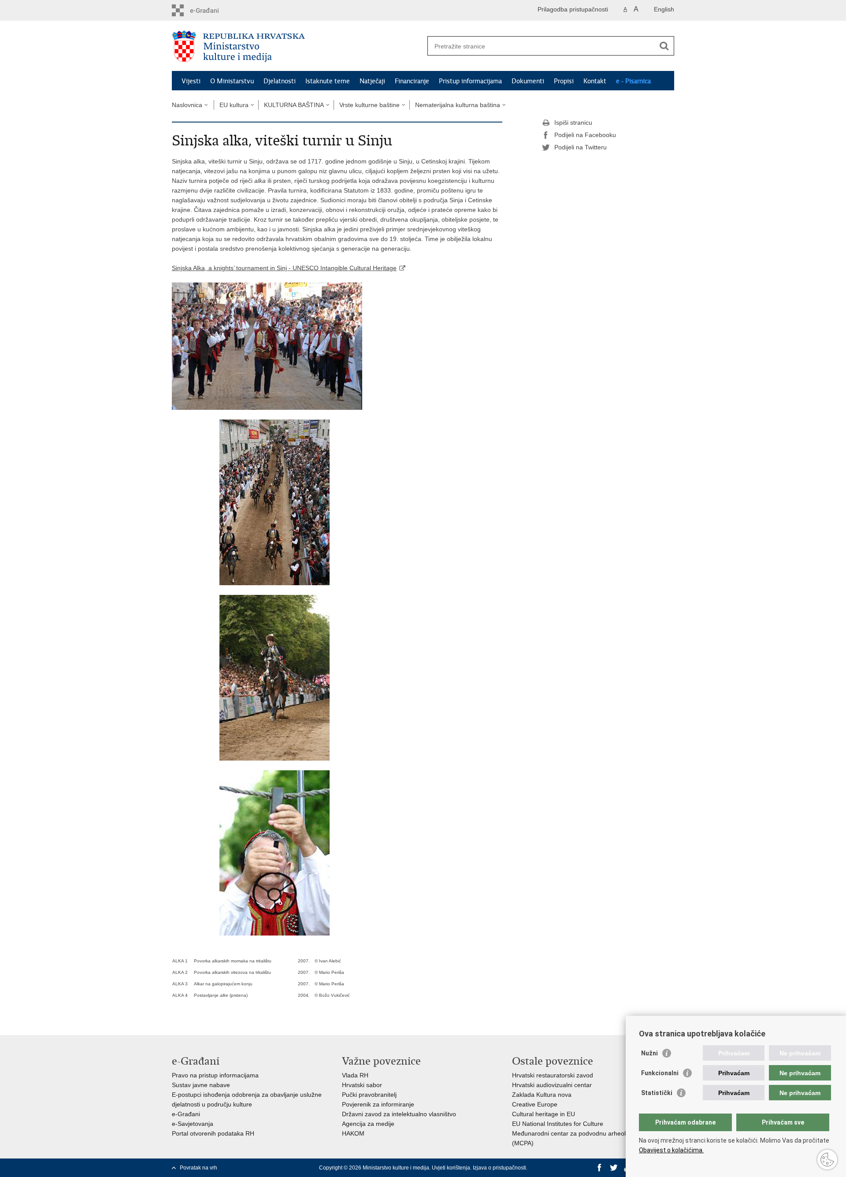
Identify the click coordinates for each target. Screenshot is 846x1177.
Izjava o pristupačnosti (499, 1168)
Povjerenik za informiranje (378, 1104)
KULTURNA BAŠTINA (294, 104)
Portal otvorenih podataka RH (213, 1133)
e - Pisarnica (633, 81)
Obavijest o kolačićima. (671, 1150)
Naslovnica (187, 104)
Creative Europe (534, 1104)
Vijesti (191, 81)
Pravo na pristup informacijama (215, 1075)
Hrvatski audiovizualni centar (552, 1084)
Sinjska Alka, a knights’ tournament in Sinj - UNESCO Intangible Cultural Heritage (284, 267)
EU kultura (234, 104)
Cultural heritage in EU (543, 1114)
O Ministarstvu (232, 81)
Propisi (564, 81)
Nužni (649, 1053)
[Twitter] (614, 1168)
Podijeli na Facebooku (585, 134)
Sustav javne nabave (201, 1084)
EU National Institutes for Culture (557, 1123)
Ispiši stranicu (573, 122)
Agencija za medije (368, 1123)
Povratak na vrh (198, 1168)
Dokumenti (528, 81)
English (664, 9)
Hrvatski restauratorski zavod (552, 1075)
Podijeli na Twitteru (580, 147)
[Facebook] (600, 1168)
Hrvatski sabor (362, 1084)
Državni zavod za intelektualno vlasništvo (399, 1114)
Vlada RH (355, 1075)
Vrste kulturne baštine (369, 104)
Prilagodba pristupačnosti (573, 9)
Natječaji (372, 81)
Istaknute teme (327, 81)
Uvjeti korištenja (451, 1168)
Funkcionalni (660, 1073)
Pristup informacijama (470, 81)
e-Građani (186, 1114)
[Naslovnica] (297, 46)
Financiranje (412, 81)
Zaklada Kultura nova (541, 1094)
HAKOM (353, 1133)
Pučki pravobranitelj (369, 1094)
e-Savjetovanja (192, 1123)
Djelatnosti (279, 81)
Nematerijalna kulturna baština (457, 104)
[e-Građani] (209, 10)
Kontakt (594, 81)
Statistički (656, 1092)
